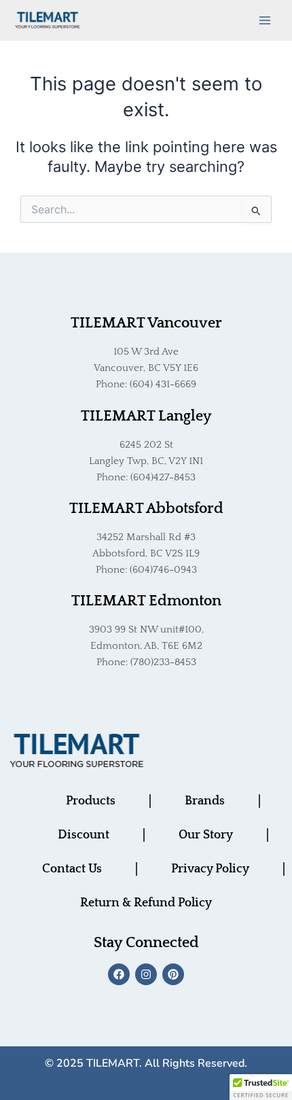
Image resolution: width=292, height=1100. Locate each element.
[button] (261, 1087)
